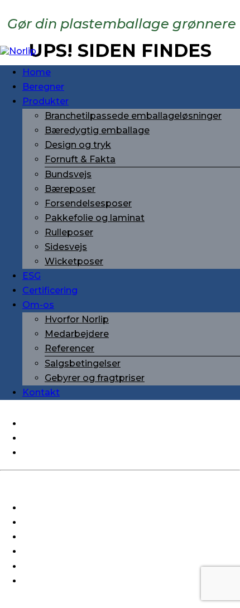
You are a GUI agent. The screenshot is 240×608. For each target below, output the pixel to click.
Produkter (45, 101)
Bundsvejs (68, 174)
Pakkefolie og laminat (95, 218)
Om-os (38, 305)
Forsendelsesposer (88, 203)
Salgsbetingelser (83, 363)
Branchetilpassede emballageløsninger (133, 115)
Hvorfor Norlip (77, 319)
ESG (31, 276)
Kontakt (41, 392)
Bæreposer (70, 189)
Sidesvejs (66, 247)
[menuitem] (131, 72)
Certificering (50, 290)
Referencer (69, 348)
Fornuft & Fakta (80, 159)
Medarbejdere (77, 334)
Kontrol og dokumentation (83, 537)
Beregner (43, 86)
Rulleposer (69, 232)
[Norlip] (120, 51)
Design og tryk (78, 144)
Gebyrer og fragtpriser (95, 378)
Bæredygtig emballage (97, 130)
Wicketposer (74, 261)
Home (36, 72)
